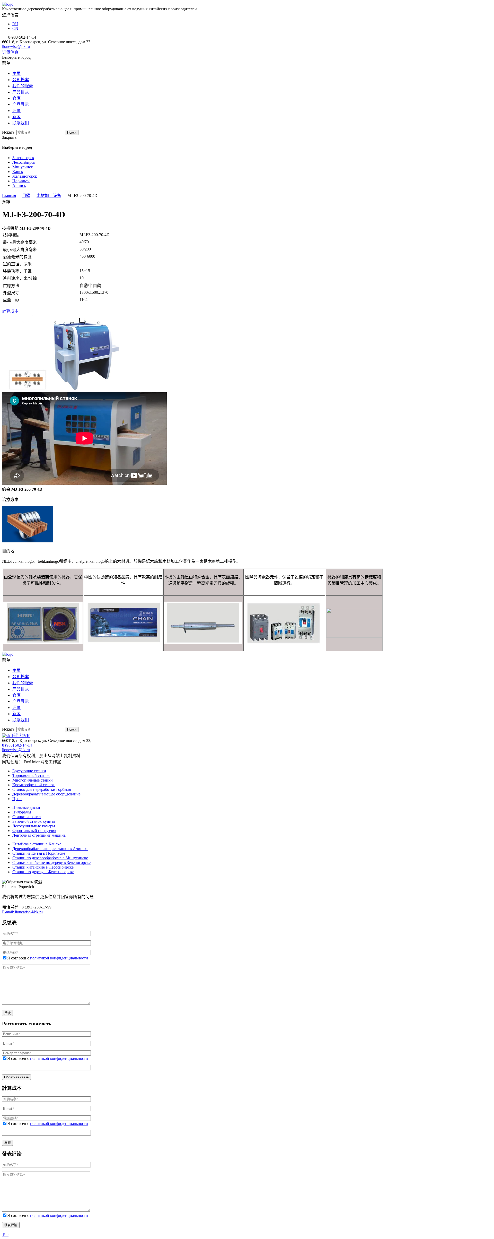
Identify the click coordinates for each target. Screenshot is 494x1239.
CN (15, 28)
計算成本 (10, 311)
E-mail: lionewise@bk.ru (22, 912)
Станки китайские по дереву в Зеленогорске (51, 862)
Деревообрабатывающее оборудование (46, 794)
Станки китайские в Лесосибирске (43, 867)
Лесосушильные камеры (33, 826)
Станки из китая (26, 817)
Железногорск (24, 176)
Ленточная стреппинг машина (39, 835)
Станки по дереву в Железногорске (43, 872)
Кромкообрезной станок (33, 785)
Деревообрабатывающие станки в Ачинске (50, 848)
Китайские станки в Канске (36, 844)
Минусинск (22, 167)
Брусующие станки (29, 771)
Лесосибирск (23, 162)
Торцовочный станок (31, 775)
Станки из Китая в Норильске (38, 853)
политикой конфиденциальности (59, 958)
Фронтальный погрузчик (34, 830)
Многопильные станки (32, 780)
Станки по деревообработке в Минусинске (50, 858)
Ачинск (19, 185)
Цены (17, 798)
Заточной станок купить (33, 821)
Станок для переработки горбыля (41, 789)
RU (15, 24)
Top (5, 1234)
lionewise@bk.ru (16, 46)
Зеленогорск (23, 157)
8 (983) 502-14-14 (17, 745)
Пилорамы (21, 812)
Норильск (21, 181)
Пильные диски (26, 807)
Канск (17, 171)
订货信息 (10, 52)
